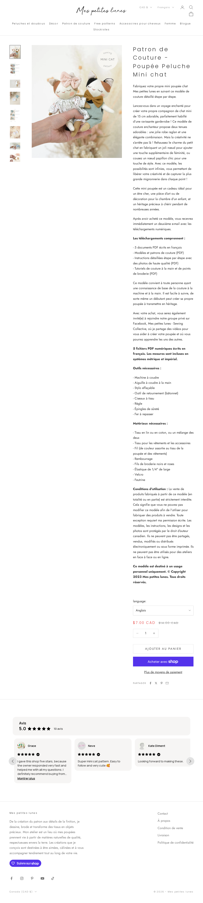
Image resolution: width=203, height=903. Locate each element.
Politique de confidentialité (175, 842)
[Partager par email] (167, 683)
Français (164, 7)
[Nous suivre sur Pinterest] (32, 878)
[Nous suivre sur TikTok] (53, 878)
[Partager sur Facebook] (150, 683)
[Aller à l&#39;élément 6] (15, 132)
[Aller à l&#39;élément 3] (15, 83)
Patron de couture (76, 23)
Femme (170, 23)
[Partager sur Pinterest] (161, 683)
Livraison (163, 835)
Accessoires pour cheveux (140, 23)
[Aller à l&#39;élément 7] (15, 146)
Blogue (185, 23)
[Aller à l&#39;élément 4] (15, 98)
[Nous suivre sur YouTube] (42, 878)
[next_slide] (190, 761)
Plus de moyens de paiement (163, 672)
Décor (53, 23)
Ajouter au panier (163, 649)
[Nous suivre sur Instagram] (22, 878)
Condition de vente (170, 828)
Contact (163, 813)
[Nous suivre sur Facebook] (11, 878)
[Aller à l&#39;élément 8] (15, 157)
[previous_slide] (13, 761)
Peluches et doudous (28, 23)
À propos (164, 820)
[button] (25, 778)
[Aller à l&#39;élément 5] (15, 115)
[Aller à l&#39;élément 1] (15, 52)
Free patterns (104, 23)
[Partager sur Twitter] (156, 683)
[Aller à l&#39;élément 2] (15, 69)
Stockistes (101, 29)
